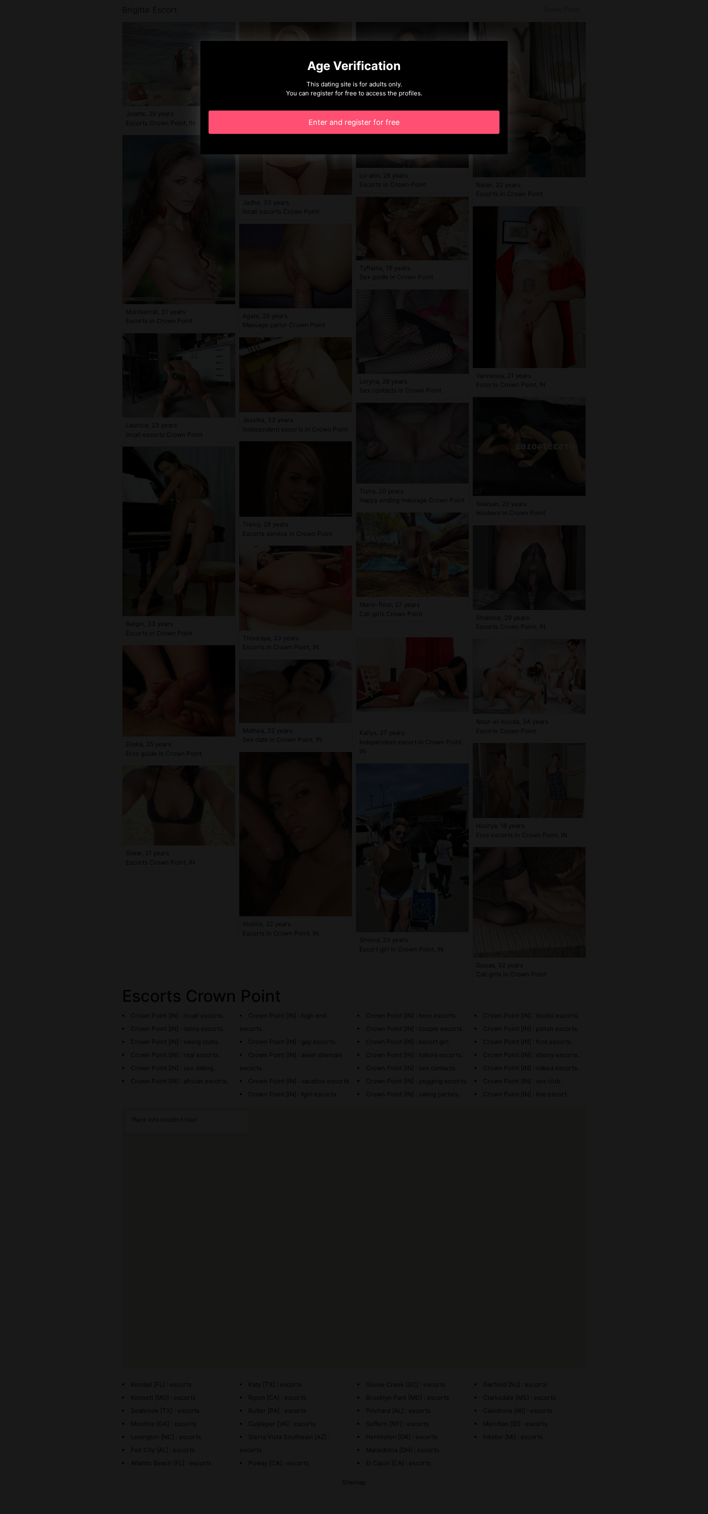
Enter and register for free (354, 122)
